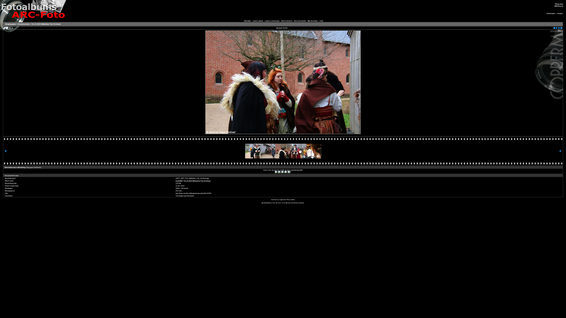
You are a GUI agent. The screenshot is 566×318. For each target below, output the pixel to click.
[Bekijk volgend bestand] (559, 27)
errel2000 (179, 181)
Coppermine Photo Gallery (287, 199)
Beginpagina (551, 13)
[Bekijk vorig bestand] (556, 27)
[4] (286, 172)
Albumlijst (247, 21)
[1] (276, 172)
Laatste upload (257, 21)
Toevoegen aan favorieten (185, 196)
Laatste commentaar (272, 21)
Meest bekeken (286, 21)
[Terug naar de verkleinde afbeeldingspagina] (4, 27)
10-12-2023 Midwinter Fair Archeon (46, 24)
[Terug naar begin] (554, 27)
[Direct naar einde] (561, 27)
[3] (283, 172)
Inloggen (560, 13)
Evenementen (23, 24)
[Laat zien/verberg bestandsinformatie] (7, 27)
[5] (289, 172)
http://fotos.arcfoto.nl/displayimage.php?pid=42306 (193, 193)
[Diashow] (9, 27)
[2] (279, 172)
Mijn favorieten (312, 21)
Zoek (321, 21)
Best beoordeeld (300, 21)
